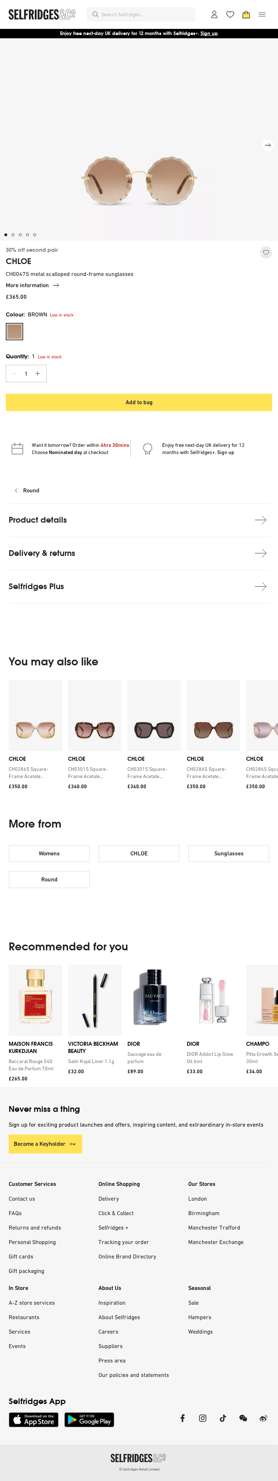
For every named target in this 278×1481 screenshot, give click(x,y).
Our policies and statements (133, 1375)
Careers (108, 1331)
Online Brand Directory (127, 1256)
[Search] (95, 14)
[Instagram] (202, 1423)
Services (19, 1331)
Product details (38, 520)
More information (27, 285)
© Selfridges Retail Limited (139, 1469)
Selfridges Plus (36, 586)
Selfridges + (113, 1227)
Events (17, 1346)
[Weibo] (263, 1423)
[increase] (37, 373)
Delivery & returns (42, 553)
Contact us (22, 1198)
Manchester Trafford (214, 1227)
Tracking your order (123, 1242)
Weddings (200, 1331)
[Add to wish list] (266, 252)
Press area (112, 1360)
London (197, 1198)
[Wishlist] (230, 14)
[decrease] (15, 373)
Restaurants (24, 1317)
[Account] (214, 14)
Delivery (108, 1198)
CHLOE (18, 261)
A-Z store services (32, 1302)
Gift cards (21, 1256)
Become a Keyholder (40, 1143)
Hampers (199, 1317)
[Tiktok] (223, 1423)
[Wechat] (243, 1423)
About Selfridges (119, 1317)
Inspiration (112, 1302)
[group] (139, 737)
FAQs (15, 1213)
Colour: (26, 314)
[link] (34, 772)
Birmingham (204, 1213)
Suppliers (110, 1346)
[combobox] (147, 14)
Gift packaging (26, 1271)
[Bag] (246, 14)
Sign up (209, 33)
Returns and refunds (35, 1227)
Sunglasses (229, 853)
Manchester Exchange (216, 1242)
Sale (193, 1302)
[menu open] (262, 14)
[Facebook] (182, 1423)
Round (31, 490)
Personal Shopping (32, 1242)
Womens (49, 853)
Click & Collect (116, 1213)
